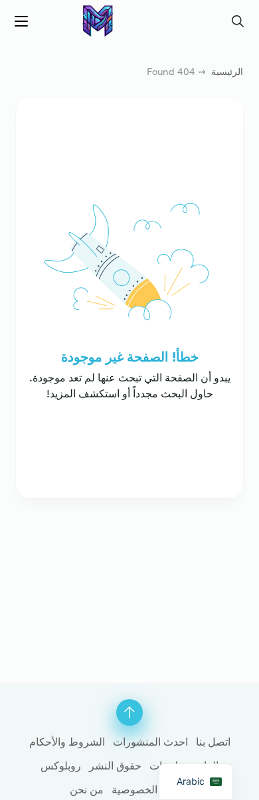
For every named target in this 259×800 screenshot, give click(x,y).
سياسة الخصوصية (151, 789)
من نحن (87, 789)
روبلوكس (61, 765)
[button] (238, 21)
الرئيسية (227, 71)
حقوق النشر (115, 765)
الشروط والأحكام (67, 741)
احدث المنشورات (150, 741)
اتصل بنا (213, 741)
